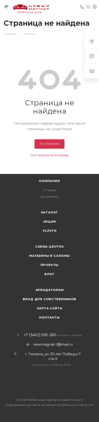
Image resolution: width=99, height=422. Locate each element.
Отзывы (49, 190)
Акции (49, 221)
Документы (49, 196)
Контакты (49, 317)
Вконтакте (50, 382)
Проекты (50, 265)
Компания (49, 181)
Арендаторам (49, 290)
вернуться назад (53, 155)
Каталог (49, 212)
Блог (49, 274)
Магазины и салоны (49, 255)
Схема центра (49, 246)
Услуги (50, 230)
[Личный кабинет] (95, 7)
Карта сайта (49, 308)
